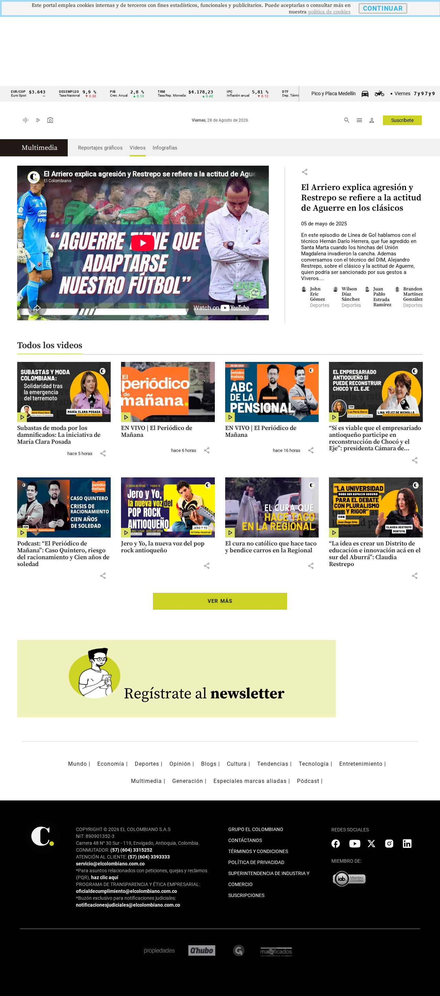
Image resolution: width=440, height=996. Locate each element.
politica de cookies (329, 12)
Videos (138, 148)
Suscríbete (402, 120)
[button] (304, 171)
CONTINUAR (383, 8)
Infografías (165, 148)
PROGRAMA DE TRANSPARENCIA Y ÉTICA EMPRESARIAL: (138, 884)
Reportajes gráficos (100, 148)
